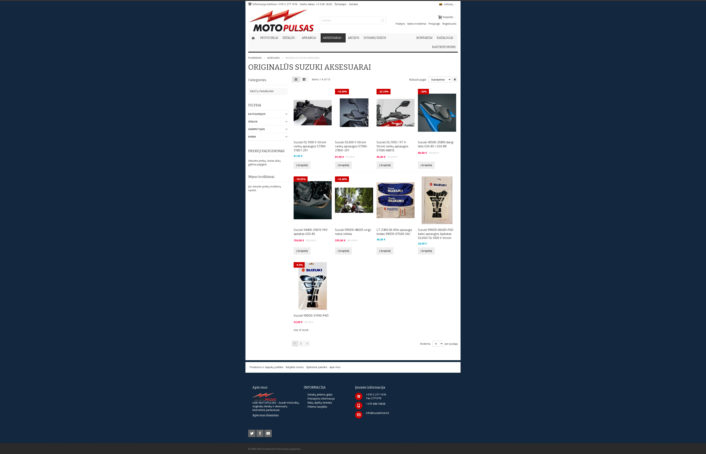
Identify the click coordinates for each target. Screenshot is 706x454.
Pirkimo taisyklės (317, 406)
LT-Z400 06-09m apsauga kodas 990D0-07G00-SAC (394, 232)
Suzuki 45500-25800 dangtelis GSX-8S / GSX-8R (436, 144)
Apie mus (334, 367)
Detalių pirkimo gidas (320, 394)
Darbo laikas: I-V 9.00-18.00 (316, 4)
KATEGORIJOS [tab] (256, 114)
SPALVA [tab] (252, 121)
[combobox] (353, 20)
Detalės (353, 4)
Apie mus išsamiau (265, 415)
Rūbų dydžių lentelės (319, 402)
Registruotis (449, 23)
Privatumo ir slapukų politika (266, 367)
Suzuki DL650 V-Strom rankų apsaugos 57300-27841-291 (351, 146)
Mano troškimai (416, 23)
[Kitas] (307, 344)
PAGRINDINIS (255, 57)
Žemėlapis (340, 4)
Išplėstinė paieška (316, 367)
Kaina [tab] (252, 136)
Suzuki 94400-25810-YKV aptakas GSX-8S (311, 232)
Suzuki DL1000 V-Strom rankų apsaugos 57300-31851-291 (310, 146)
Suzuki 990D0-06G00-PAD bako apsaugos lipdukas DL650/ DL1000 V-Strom (435, 234)
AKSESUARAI (273, 57)
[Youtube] (268, 433)
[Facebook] (260, 433)
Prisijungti (434, 23)
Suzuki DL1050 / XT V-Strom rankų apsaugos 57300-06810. (392, 146)
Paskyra (400, 23)
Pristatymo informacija (321, 398)
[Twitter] (252, 433)
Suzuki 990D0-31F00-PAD (311, 315)
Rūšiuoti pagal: (417, 79)
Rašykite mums (295, 367)
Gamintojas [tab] (256, 129)
